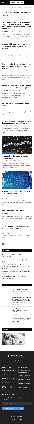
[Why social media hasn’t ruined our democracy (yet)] (17, 145)
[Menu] (3, 2)
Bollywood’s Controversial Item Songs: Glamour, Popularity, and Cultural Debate (16, 66)
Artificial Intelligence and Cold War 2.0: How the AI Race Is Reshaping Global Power (21, 320)
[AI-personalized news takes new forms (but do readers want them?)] (17, 180)
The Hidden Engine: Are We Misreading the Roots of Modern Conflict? (20, 310)
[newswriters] (17, 2)
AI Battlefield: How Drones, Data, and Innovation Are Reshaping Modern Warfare (16, 46)
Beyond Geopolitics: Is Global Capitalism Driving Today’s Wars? (8, 380)
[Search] (31, 2)
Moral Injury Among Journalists (13, 211)
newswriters (20, 416)
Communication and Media (9, 152)
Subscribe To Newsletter (12, 408)
